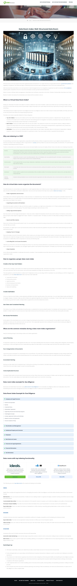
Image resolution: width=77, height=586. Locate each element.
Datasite (5, 512)
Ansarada (6, 529)
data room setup (58, 191)
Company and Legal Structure (13, 399)
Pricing (71, 2)
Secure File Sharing (24, 580)
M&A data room (18, 274)
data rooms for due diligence (31, 387)
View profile (38, 476)
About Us (32, 580)
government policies (66, 83)
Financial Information (11, 448)
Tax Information (9, 452)
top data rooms (18, 483)
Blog (15, 580)
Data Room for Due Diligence (59, 2)
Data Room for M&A (45, 2)
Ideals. (5, 488)
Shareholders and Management (13, 426)
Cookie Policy (40, 580)
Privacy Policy (50, 580)
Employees (8, 434)
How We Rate (59, 580)
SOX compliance (67, 88)
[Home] (27, 20)
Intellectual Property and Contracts (14, 430)
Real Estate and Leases (11, 439)
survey (34, 142)
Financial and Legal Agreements (13, 443)
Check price (15, 476)
